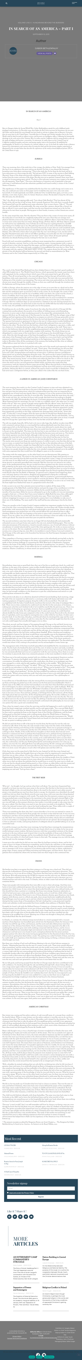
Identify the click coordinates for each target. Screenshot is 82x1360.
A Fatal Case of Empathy (11, 1172)
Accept (32, 1357)
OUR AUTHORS (10, 1145)
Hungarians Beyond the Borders (48, 23)
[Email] (54, 53)
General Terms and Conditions (17, 1338)
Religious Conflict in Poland (54, 1287)
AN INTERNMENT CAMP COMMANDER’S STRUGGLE (25, 1260)
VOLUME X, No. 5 (24, 23)
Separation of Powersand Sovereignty (22, 1288)
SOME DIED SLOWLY (50, 1162)
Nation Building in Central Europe (54, 1258)
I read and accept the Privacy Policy (21, 1193)
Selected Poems (8, 1153)
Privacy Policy (16, 1336)
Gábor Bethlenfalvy (46, 48)
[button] (6, 3)
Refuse (39, 1357)
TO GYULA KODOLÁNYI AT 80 (53, 1153)
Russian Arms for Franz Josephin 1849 (13, 1163)
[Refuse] (78, 1354)
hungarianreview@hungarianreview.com (43, 1337)
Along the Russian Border (50, 1145)
